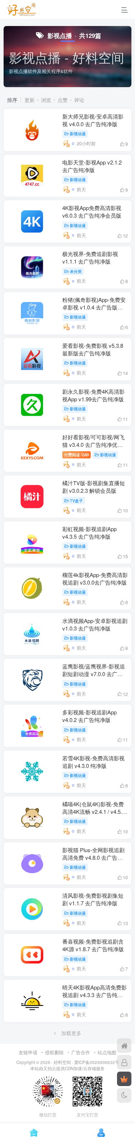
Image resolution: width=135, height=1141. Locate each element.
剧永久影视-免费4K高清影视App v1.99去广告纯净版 (93, 395)
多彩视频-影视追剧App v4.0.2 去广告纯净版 (89, 715)
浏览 (46, 99)
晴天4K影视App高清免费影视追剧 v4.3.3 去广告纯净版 (94, 994)
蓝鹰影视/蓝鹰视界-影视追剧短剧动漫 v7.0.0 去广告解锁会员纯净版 (93, 673)
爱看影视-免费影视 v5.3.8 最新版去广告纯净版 (92, 349)
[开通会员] (124, 1079)
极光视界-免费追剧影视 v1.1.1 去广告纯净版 (90, 257)
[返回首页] (124, 1045)
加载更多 (71, 1033)
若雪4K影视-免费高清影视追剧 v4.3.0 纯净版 (93, 761)
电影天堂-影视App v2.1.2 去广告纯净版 (92, 166)
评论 (79, 99)
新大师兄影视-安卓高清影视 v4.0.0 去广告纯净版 (92, 120)
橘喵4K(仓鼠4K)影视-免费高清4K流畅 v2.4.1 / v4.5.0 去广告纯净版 (93, 811)
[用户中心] (124, 1062)
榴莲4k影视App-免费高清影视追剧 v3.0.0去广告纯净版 (95, 578)
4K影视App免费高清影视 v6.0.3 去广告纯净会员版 (91, 211)
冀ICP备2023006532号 (96, 1062)
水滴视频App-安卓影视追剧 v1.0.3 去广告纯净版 (94, 624)
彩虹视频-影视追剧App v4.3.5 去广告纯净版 (89, 532)
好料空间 (62, 1062)
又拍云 (49, 1068)
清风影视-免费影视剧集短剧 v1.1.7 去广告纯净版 (92, 899)
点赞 (63, 99)
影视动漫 (78, 133)
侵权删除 (54, 1052)
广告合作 (80, 1052)
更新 (29, 99)
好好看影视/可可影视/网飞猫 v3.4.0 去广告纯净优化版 (93, 444)
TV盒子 (76, 500)
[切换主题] (124, 1095)
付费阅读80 (76, 454)
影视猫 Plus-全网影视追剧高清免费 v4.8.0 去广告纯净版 (93, 857)
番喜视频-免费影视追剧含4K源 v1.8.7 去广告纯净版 (93, 945)
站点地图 (107, 1052)
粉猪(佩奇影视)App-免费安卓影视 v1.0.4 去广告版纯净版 (94, 307)
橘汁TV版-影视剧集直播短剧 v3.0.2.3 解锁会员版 (93, 486)
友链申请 (28, 1052)
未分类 (76, 271)
